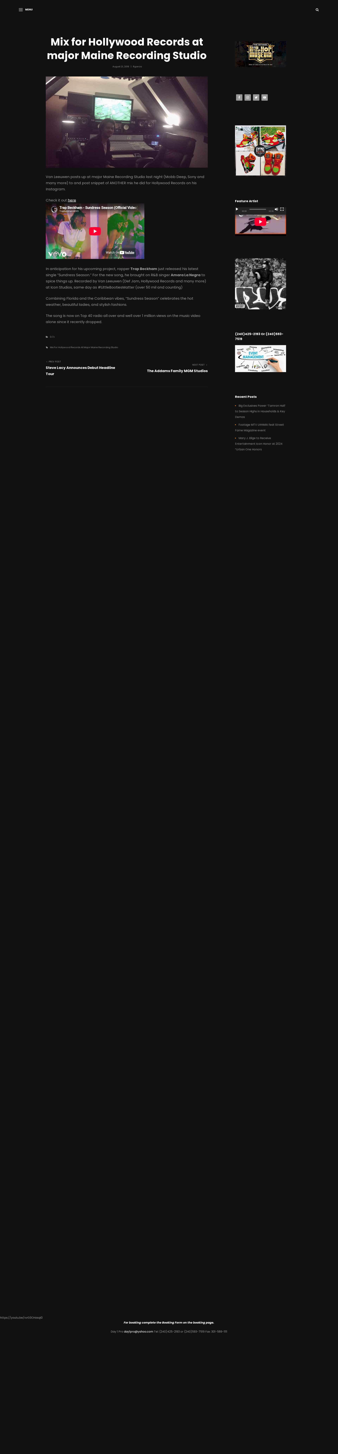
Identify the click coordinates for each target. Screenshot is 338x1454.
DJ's (52, 336)
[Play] (237, 209)
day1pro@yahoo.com (138, 1332)
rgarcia (137, 66)
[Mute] (276, 209)
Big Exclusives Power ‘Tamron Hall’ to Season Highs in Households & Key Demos (260, 411)
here (72, 200)
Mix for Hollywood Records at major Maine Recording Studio (84, 347)
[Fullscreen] (282, 209)
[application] (260, 221)
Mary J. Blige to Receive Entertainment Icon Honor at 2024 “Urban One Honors (259, 443)
